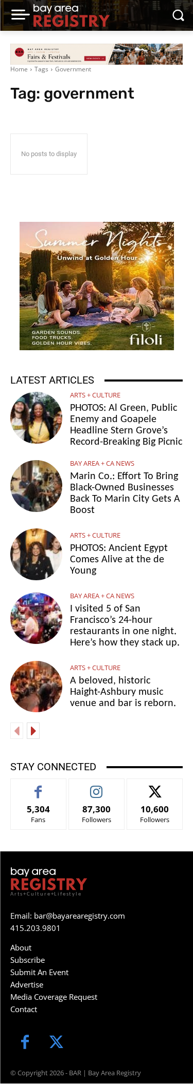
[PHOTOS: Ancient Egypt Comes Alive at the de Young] (36, 554)
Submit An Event (39, 972)
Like (38, 786)
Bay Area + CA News (102, 463)
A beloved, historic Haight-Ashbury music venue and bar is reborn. (123, 692)
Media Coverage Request (53, 997)
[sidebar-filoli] (97, 286)
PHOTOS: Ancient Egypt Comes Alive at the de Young (119, 559)
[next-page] (33, 730)
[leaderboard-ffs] (96, 54)
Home (19, 69)
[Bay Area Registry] (71, 15)
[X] (56, 1043)
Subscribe (27, 960)
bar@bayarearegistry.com (79, 915)
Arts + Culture (95, 395)
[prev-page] (16, 730)
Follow (96, 786)
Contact (23, 1009)
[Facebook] (25, 1043)
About (20, 947)
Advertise (26, 984)
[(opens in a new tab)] (36, 486)
